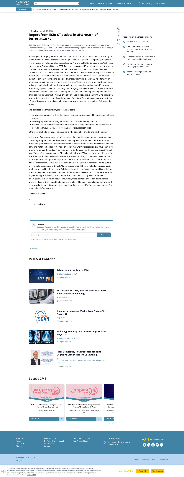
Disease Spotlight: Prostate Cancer (68, 9)
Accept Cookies (157, 471)
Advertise (19, 438)
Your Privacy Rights (80, 441)
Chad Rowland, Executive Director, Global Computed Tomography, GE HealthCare (82, 362)
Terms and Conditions (82, 438)
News (154, 459)
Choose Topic (22, 9)
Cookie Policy (31, 475)
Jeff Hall (62, 318)
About (18, 441)
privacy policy (72, 239)
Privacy (47, 446)
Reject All (142, 471)
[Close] (180, 471)
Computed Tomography (91, 9)
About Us (145, 459)
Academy (109, 3)
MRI (81, 9)
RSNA (54, 9)
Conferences (118, 3)
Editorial (19, 446)
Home (136, 459)
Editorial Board (50, 438)
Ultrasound (34, 248)
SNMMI (115, 9)
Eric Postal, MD (64, 297)
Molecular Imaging (105, 9)
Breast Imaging (46, 9)
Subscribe (103, 235)
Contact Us (20, 443)
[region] (92, 471)
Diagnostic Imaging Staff (68, 274)
